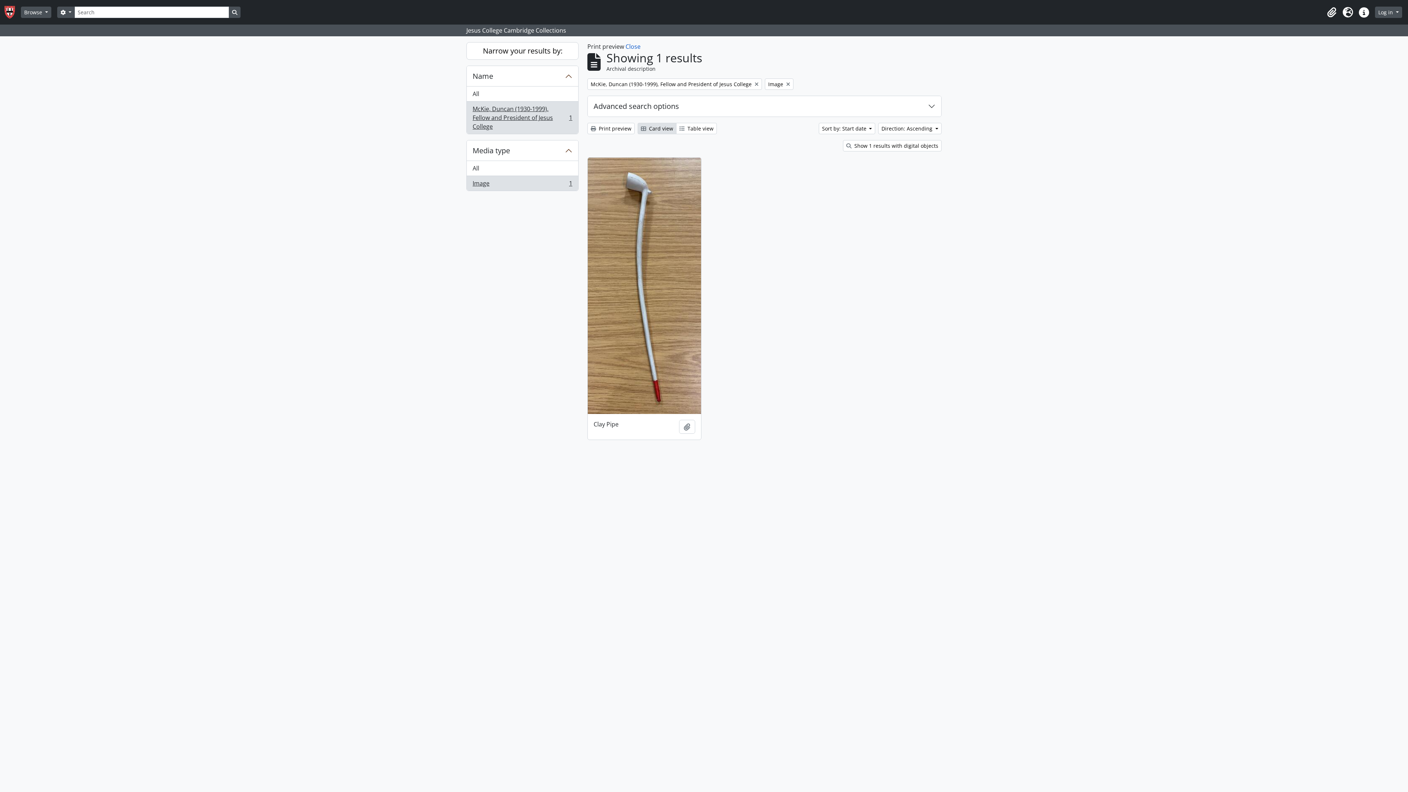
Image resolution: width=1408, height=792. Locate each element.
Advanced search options (636, 106)
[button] (1332, 12)
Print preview (614, 128)
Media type (491, 150)
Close (633, 47)
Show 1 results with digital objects (895, 145)
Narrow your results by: (522, 51)
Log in (1386, 12)
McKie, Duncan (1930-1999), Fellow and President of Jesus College (522, 118)
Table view (700, 128)
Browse (34, 12)
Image (522, 185)
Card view (660, 128)
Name (483, 76)
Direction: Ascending (907, 128)
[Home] (12, 12)
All (476, 94)
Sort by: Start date (845, 128)
